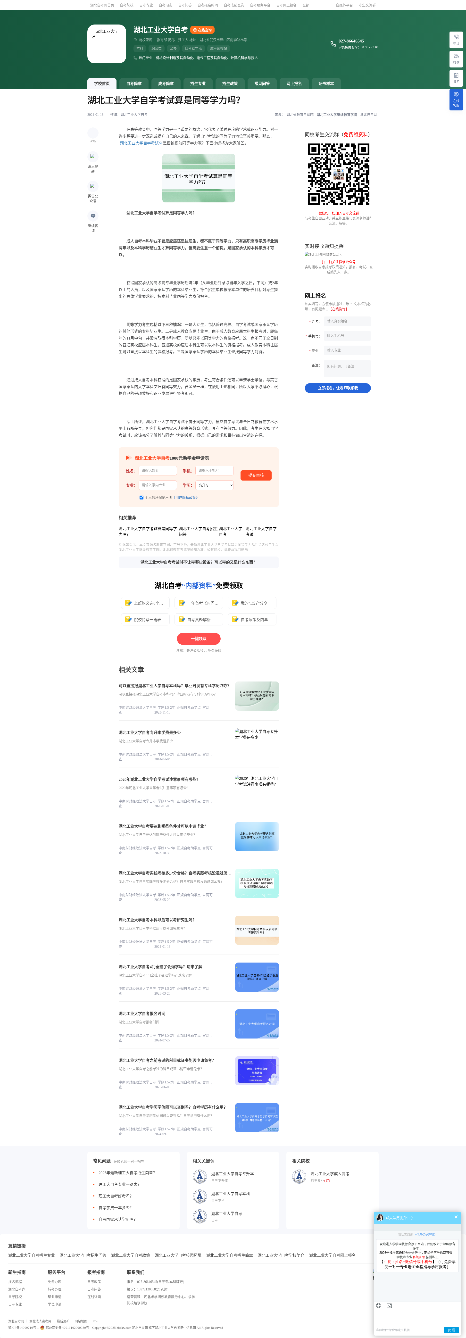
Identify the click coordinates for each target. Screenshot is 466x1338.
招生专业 (198, 84)
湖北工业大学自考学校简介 (281, 1255)
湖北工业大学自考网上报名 (332, 1255)
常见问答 (262, 84)
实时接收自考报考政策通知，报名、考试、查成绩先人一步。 (339, 267)
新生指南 (17, 1272)
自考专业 (146, 5)
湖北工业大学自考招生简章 (229, 1255)
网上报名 (294, 84)
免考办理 (54, 1282)
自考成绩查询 (234, 5)
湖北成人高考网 (40, 1321)
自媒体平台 (344, 5)
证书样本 (326, 84)
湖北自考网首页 (102, 5)
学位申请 (54, 1304)
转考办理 (54, 1289)
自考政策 (94, 1282)
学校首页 (102, 84)
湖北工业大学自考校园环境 (178, 1255)
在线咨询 (205, 30)
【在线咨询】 (339, 309)
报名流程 (15, 1282)
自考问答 (185, 5)
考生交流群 (367, 5)
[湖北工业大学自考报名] (456, 75)
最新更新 (63, 1321)
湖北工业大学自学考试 (139, 143)
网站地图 (81, 1321)
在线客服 (456, 103)
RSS (95, 1321)
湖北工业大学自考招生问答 (83, 1255)
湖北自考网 (16, 1321)
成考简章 (166, 84)
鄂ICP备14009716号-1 (23, 1328)
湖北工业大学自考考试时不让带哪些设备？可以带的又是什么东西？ (199, 562)
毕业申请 (54, 1297)
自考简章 (134, 84)
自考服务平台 (260, 5)
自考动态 (165, 5)
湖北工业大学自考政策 (130, 1255)
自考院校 (126, 5)
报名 (456, 81)
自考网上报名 (286, 5)
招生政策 (230, 84)
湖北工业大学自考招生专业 (31, 1255)
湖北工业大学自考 (134, 114)
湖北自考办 (16, 1289)
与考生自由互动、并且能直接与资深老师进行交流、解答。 (339, 218)
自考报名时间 (208, 5)
